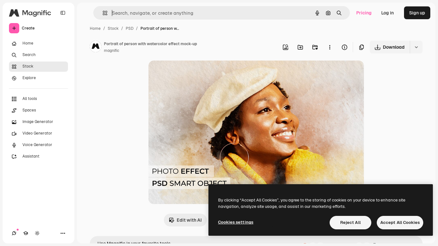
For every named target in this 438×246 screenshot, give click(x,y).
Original (189, 73)
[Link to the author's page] (95, 47)
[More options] (329, 47)
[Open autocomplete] (102, 13)
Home (95, 28)
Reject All (350, 222)
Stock (113, 28)
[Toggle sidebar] (63, 13)
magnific (111, 50)
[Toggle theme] (37, 233)
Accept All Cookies (400, 222)
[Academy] (26, 233)
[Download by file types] (416, 47)
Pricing (364, 13)
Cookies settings (235, 222)
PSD (129, 28)
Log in (387, 13)
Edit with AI (189, 220)
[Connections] (14, 233)
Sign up (417, 13)
